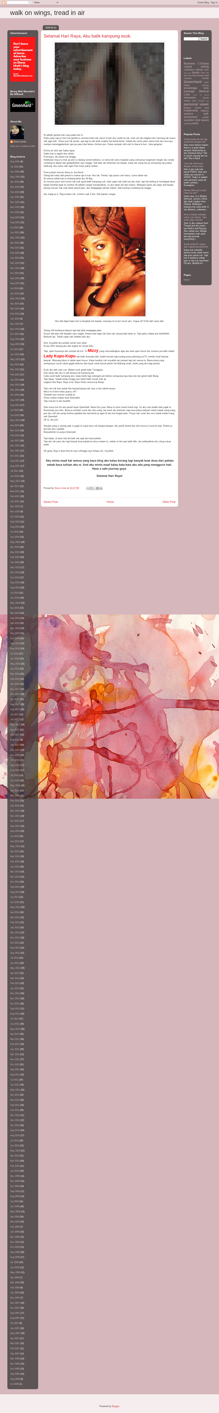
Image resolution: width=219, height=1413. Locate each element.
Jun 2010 (14, 1145)
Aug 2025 (15, 222)
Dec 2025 (15, 202)
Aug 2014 (15, 892)
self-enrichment (196, 115)
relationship (191, 110)
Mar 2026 (15, 187)
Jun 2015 (14, 841)
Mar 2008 (15, 1282)
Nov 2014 (15, 876)
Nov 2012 (15, 998)
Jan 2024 (14, 318)
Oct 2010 (14, 1125)
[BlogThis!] (91, 488)
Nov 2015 (15, 816)
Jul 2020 (14, 531)
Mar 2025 (15, 247)
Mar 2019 (15, 613)
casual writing (196, 66)
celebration (189, 69)
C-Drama (203, 63)
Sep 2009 (15, 1191)
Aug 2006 (15, 1379)
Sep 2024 (15, 278)
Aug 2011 (15, 1074)
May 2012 (15, 1029)
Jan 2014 (14, 927)
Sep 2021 (15, 461)
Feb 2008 (15, 1287)
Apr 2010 (14, 1155)
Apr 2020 (14, 547)
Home (110, 501)
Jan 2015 (14, 866)
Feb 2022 (15, 435)
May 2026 (15, 177)
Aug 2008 (15, 1257)
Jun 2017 (14, 719)
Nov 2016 (15, 755)
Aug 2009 (15, 1196)
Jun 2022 (14, 415)
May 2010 (15, 1150)
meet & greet (201, 95)
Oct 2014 (14, 881)
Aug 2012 (15, 1013)
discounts (187, 73)
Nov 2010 (15, 1120)
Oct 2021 (14, 456)
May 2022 (15, 420)
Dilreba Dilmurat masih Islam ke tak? (195, 191)
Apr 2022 (14, 425)
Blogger (115, 1406)
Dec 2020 (15, 506)
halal (206, 82)
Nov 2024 (15, 268)
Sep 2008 (15, 1252)
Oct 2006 (14, 1368)
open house (198, 101)
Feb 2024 (15, 313)
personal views (196, 104)
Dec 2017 (15, 689)
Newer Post (51, 501)
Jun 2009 (14, 1206)
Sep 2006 (15, 1374)
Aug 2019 (15, 587)
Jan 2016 (14, 805)
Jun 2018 (14, 658)
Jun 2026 (14, 171)
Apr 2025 (14, 242)
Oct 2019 (14, 577)
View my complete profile (22, 146)
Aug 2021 (15, 466)
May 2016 (15, 785)
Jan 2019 (14, 623)
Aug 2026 (15, 161)
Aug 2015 (15, 831)
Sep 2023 (15, 339)
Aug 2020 (15, 527)
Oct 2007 (14, 1308)
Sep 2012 (15, 1008)
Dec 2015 (15, 811)
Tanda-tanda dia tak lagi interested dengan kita (195, 140)
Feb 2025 (15, 253)
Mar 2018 (15, 674)
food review (198, 75)
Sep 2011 (15, 1069)
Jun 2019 (14, 597)
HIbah (187, 85)
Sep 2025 (15, 217)
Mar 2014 (15, 917)
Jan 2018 (14, 684)
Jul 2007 (14, 1323)
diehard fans (202, 69)
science (188, 113)
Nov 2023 (15, 329)
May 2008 (15, 1272)
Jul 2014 (14, 897)
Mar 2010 (15, 1161)
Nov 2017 (15, 694)
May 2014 (15, 907)
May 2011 (15, 1090)
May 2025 (15, 237)
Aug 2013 (15, 953)
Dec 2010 (15, 1115)
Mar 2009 (15, 1221)
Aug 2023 (15, 344)
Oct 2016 (14, 760)
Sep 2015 (15, 826)
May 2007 (15, 1333)
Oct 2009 (14, 1186)
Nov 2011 (15, 1059)
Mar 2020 (15, 552)
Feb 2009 (15, 1226)
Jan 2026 (14, 197)
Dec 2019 (15, 567)
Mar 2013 (15, 978)
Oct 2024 (14, 273)
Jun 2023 (14, 354)
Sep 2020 (15, 521)
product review (192, 107)
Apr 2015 (14, 851)
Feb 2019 (15, 618)
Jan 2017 (14, 745)
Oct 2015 (14, 821)
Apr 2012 (14, 1034)
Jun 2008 (14, 1267)
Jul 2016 (14, 775)
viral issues (202, 120)
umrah (206, 117)
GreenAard (193, 82)
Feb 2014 (15, 922)
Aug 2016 (15, 770)
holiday (205, 85)
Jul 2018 (14, 653)
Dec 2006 (15, 1358)
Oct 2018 (14, 638)
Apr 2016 (14, 790)
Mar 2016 (15, 795)
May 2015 (15, 846)
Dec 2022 (15, 384)
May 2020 (15, 542)
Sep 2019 (15, 582)
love (206, 88)
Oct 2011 (14, 1064)
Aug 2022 (15, 405)
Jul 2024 (14, 288)
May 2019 (15, 603)
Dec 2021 (15, 445)
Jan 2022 (14, 440)
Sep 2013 (15, 947)
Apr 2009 (14, 1216)
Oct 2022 (14, 395)
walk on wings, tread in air (47, 12)
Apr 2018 (14, 668)
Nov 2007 (15, 1303)
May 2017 (15, 724)
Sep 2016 (15, 765)
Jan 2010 (14, 1171)
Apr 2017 (14, 729)
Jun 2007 (14, 1328)
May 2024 (15, 298)
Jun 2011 (14, 1084)
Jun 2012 (14, 1024)
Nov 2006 (15, 1363)
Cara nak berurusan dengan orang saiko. (194, 164)
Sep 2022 (15, 400)
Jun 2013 (14, 963)
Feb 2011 (14, 1105)
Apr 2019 (14, 608)
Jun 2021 (14, 476)
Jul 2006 (14, 1384)
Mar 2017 (15, 734)
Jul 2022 (14, 410)
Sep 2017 (15, 704)
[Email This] (88, 488)
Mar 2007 (15, 1343)
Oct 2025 (14, 212)
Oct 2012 (14, 1003)
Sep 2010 (15, 1130)
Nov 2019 (15, 572)
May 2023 (15, 359)
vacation (189, 120)
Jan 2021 (14, 501)
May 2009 (15, 1211)
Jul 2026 (14, 166)
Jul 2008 (14, 1262)
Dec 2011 (15, 1054)
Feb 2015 (15, 861)
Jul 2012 (14, 1018)
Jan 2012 (14, 1049)
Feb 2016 (15, 800)
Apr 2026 (14, 181)
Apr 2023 (14, 364)
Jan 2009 (14, 1231)
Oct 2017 (14, 699)
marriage (189, 91)
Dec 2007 (15, 1297)
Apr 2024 (14, 303)
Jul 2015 (14, 836)
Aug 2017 (15, 709)
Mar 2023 (15, 369)
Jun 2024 (14, 293)
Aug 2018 (15, 648)
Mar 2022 (15, 430)
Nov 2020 (15, 511)
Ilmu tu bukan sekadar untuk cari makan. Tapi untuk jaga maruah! (195, 217)
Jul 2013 (14, 958)
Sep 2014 (15, 887)
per (207, 101)
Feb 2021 (15, 496)
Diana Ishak (20, 141)
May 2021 (15, 481)
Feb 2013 (15, 983)
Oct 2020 (14, 516)
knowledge (190, 88)
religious (205, 110)
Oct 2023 (14, 334)
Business (189, 63)
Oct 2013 (14, 942)
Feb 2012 (15, 1044)
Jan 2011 (14, 1110)
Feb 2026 (15, 192)
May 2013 (15, 968)
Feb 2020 (15, 557)
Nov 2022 (15, 390)
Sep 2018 (15, 643)
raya (206, 107)
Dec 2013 (15, 932)
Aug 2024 (15, 283)
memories (190, 97)
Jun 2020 (14, 537)
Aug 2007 (15, 1318)
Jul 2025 (14, 227)
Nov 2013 (15, 937)
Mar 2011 (14, 1100)
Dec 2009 (15, 1176)
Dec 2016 (15, 750)
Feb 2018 (15, 679)
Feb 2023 (15, 374)
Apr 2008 (14, 1277)
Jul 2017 (14, 714)
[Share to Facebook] (97, 488)
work (195, 123)
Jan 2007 (14, 1353)
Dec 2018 (15, 628)
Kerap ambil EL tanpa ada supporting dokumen (196, 245)
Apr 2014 (14, 912)
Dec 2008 (15, 1237)
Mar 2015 (15, 856)
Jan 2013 (14, 988)
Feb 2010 (15, 1166)
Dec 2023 (15, 324)
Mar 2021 (15, 491)
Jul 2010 (14, 1140)
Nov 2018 (15, 633)
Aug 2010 (15, 1135)
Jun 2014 (14, 902)
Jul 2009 (14, 1201)
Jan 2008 (14, 1292)
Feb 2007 (15, 1348)
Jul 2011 (14, 1079)
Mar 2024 (15, 308)
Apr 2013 (14, 973)
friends (205, 78)
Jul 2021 (14, 471)
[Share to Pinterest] (101, 488)
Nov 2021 (15, 450)
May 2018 (15, 663)
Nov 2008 (15, 1242)
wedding (188, 123)
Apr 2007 (14, 1338)
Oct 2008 (14, 1247)
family (195, 72)
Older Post (169, 501)
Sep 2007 (15, 1313)
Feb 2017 (15, 740)
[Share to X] (94, 488)
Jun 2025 (14, 232)
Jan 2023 (14, 379)
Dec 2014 (15, 871)
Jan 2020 (14, 562)
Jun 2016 (14, 780)
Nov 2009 (15, 1181)
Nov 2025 (15, 207)
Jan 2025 (14, 258)
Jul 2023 (14, 349)
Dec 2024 (15, 263)
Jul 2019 (14, 592)
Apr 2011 (14, 1095)
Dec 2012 (15, 993)
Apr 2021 (14, 486)
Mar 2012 (15, 1039)
